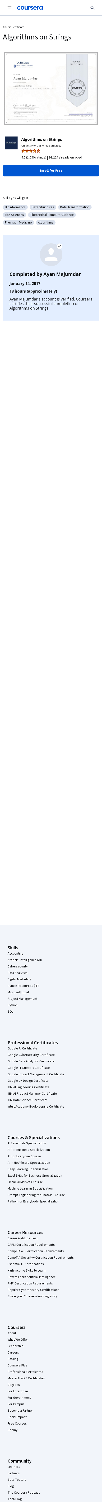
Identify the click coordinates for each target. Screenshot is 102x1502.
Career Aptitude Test (23, 1238)
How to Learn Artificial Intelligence (32, 1277)
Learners (14, 1466)
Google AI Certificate (22, 1048)
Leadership (15, 1346)
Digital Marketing (19, 979)
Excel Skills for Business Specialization (35, 1175)
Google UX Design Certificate (28, 1080)
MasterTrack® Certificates (26, 1378)
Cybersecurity (18, 966)
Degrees (14, 1384)
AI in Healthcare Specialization (29, 1162)
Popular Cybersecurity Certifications (33, 1290)
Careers (13, 1352)
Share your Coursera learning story (32, 1296)
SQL (10, 1011)
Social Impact (17, 1417)
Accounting (15, 953)
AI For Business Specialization (29, 1149)
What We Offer (18, 1339)
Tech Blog (15, 1499)
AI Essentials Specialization (27, 1143)
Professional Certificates (25, 1372)
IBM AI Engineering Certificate (28, 1087)
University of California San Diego (41, 146)
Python (13, 1005)
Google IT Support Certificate (29, 1067)
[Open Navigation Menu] (9, 8)
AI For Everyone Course (24, 1156)
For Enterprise (18, 1391)
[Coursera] (30, 8)
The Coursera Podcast (24, 1492)
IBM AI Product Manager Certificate (32, 1093)
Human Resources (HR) (24, 985)
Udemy (13, 1430)
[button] (51, 170)
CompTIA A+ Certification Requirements (36, 1251)
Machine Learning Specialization (30, 1188)
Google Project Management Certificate (36, 1074)
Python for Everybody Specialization (33, 1201)
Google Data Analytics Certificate (31, 1061)
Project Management (22, 998)
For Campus (16, 1404)
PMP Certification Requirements (30, 1283)
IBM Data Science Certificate (28, 1100)
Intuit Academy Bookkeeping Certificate (36, 1106)
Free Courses (17, 1423)
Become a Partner (20, 1410)
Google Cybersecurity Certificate (31, 1055)
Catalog (13, 1359)
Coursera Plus (17, 1365)
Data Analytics (18, 973)
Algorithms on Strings (41, 139)
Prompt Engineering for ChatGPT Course (36, 1195)
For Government (19, 1397)
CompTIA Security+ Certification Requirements (41, 1257)
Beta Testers (17, 1479)
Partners (14, 1473)
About (12, 1333)
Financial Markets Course (25, 1182)
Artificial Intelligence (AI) (25, 960)
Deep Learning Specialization (28, 1169)
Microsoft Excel (18, 992)
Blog (11, 1486)
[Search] (92, 8)
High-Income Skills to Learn (27, 1270)
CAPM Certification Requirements (31, 1244)
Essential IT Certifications (26, 1264)
